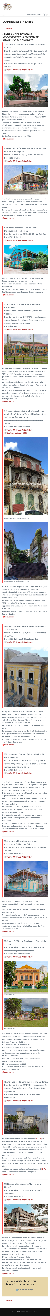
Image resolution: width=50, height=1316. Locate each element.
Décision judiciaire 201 (16, 433)
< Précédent (7, 28)
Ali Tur (39, 1139)
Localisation (9, 139)
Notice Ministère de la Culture (19, 70)
